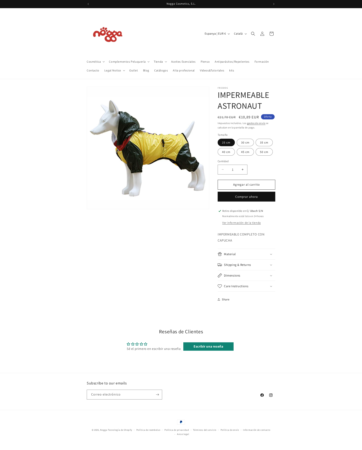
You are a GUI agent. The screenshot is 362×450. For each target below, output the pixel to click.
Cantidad (223, 161)
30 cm (245, 142)
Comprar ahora (246, 197)
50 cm (264, 152)
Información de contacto (256, 429)
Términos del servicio (204, 429)
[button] (95, 61)
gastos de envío (256, 123)
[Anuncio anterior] (88, 4)
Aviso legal (183, 434)
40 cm (226, 152)
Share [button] (226, 299)
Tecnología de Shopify (120, 429)
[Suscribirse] (157, 395)
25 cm (226, 142)
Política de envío (230, 429)
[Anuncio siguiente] (273, 4)
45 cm (245, 152)
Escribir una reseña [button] (208, 346)
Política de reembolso (148, 429)
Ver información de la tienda (241, 223)
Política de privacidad (176, 429)
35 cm (264, 142)
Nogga (103, 429)
